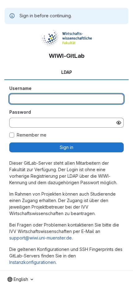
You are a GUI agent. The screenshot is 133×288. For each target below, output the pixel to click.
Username (20, 88)
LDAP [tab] (66, 72)
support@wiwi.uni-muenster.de (40, 237)
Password (20, 112)
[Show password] (119, 123)
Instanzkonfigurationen (32, 262)
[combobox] (20, 279)
